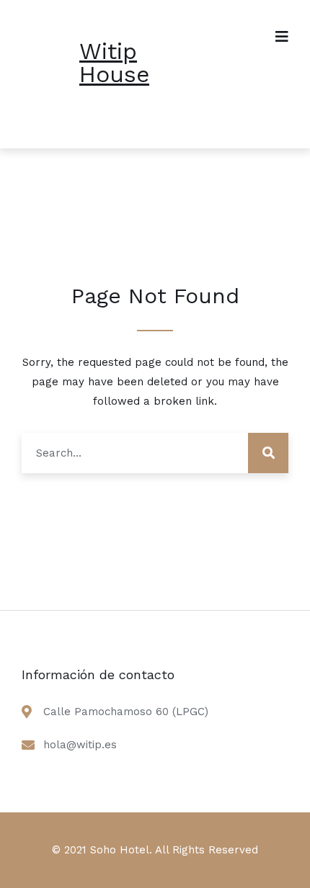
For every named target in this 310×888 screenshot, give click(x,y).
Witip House (114, 62)
